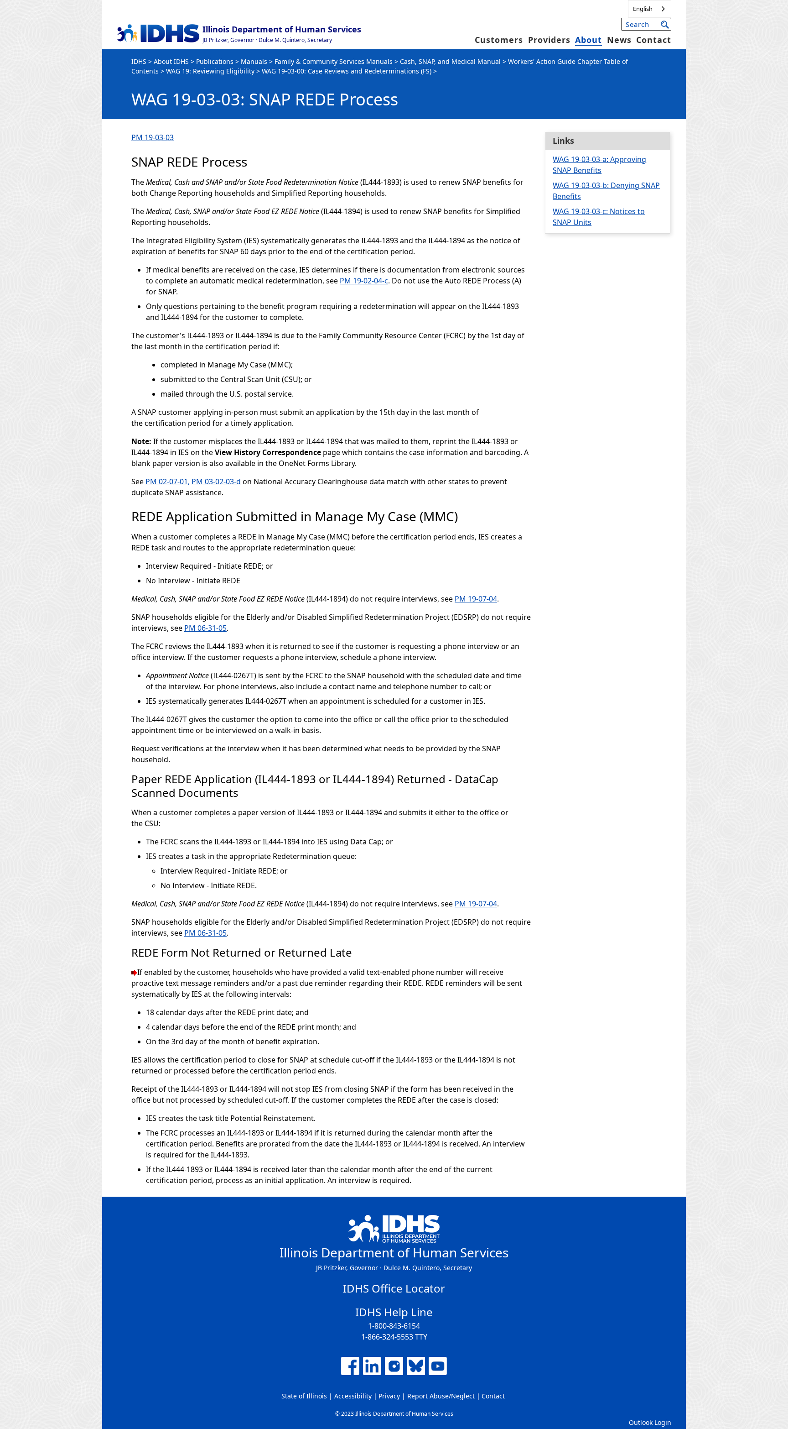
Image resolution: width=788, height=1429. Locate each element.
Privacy (389, 1396)
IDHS (138, 61)
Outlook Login (650, 1422)
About (588, 39)
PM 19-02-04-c (364, 281)
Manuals (254, 61)
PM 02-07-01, (167, 481)
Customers (499, 39)
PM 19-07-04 (476, 599)
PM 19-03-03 (152, 137)
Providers (549, 39)
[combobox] (649, 9)
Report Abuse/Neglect (441, 1396)
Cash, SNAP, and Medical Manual (450, 61)
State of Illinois (304, 1396)
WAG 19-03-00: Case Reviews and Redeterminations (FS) (346, 71)
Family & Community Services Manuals (334, 61)
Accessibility (353, 1396)
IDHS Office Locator (394, 1288)
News (619, 39)
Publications (214, 61)
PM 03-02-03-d (216, 481)
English (643, 9)
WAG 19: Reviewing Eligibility (210, 71)
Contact (653, 39)
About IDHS (171, 61)
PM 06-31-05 (205, 628)
